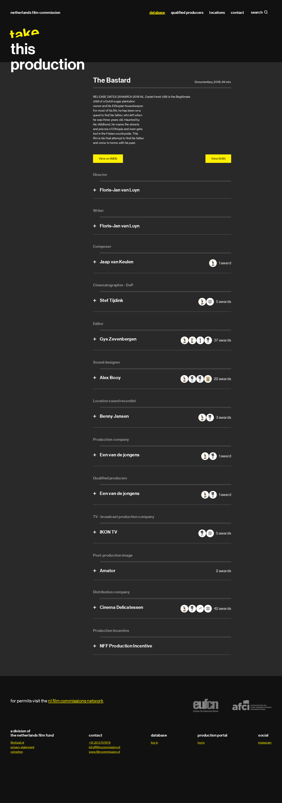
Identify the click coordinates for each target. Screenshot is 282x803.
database (157, 12)
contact (237, 12)
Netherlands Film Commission (35, 12)
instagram (264, 742)
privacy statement (22, 747)
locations (217, 12)
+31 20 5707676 (99, 742)
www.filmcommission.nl (104, 752)
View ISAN (218, 158)
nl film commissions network (75, 700)
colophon (17, 752)
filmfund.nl (17, 742)
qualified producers (187, 12)
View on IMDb (108, 158)
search (257, 12)
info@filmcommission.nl (104, 747)
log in (154, 742)
